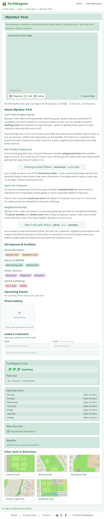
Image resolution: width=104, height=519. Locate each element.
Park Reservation (94, 3)
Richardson (31, 9)
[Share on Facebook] (65, 515)
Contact (46, 515)
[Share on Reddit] (57, 515)
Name (7, 341)
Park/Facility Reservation (22, 431)
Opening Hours (71, 24)
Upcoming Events (40, 24)
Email (63, 341)
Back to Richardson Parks (18, 508)
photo (56, 224)
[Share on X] (61, 515)
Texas (20, 9)
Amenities (25, 24)
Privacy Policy (30, 515)
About (14, 515)
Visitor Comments (24, 28)
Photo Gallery (56, 24)
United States (8, 9)
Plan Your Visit (86, 24)
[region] (52, 65)
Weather (10, 28)
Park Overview (12, 24)
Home (79, 3)
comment (72, 224)
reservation (60, 166)
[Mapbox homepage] (15, 90)
